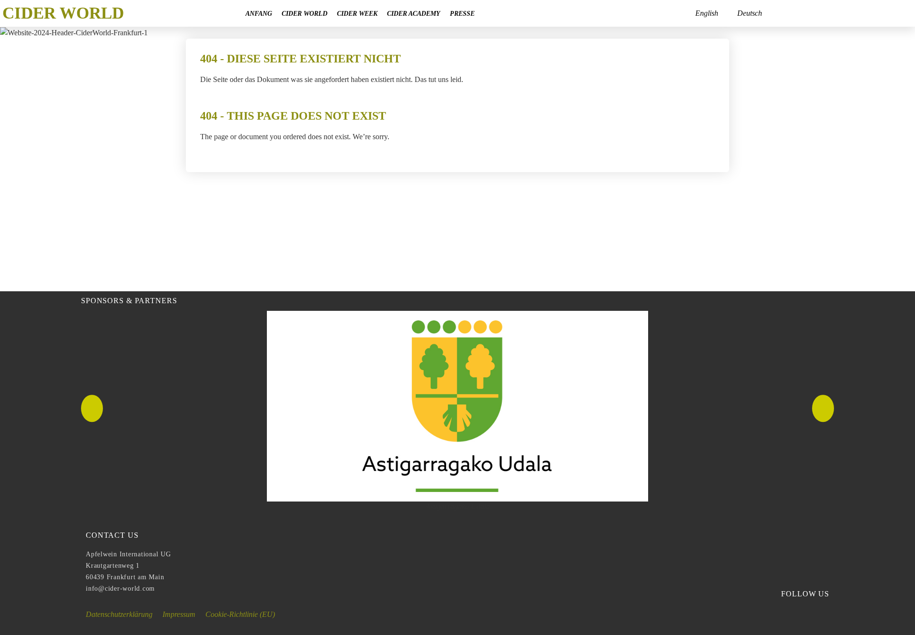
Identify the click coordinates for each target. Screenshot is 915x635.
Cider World (304, 13)
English (706, 13)
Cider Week (357, 13)
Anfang (258, 13)
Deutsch (749, 13)
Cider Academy (413, 13)
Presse (462, 13)
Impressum (179, 614)
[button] (92, 408)
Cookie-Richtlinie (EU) (240, 614)
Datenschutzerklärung (119, 614)
